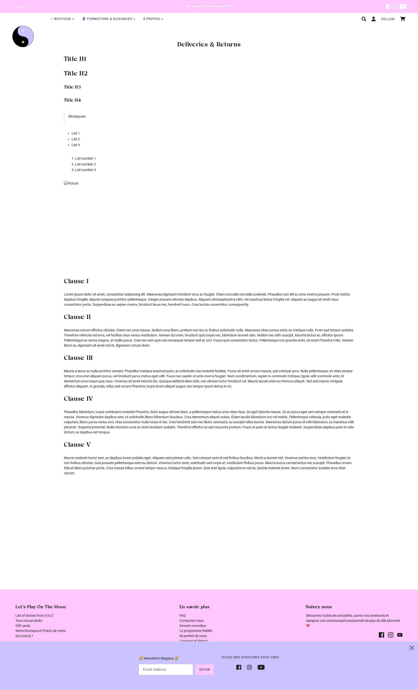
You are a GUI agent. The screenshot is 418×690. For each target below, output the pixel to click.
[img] (388, 6)
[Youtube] (260, 666)
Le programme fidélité (195, 631)
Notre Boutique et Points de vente (40, 631)
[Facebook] (240, 666)
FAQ (182, 615)
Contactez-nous (191, 621)
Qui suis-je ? (24, 636)
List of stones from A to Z (34, 615)
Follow (388, 19)
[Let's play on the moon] (23, 36)
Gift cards (22, 626)
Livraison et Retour (193, 641)
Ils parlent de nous (193, 636)
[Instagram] (249, 666)
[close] (411, 647)
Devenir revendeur (192, 626)
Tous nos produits (28, 621)
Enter (204, 669)
